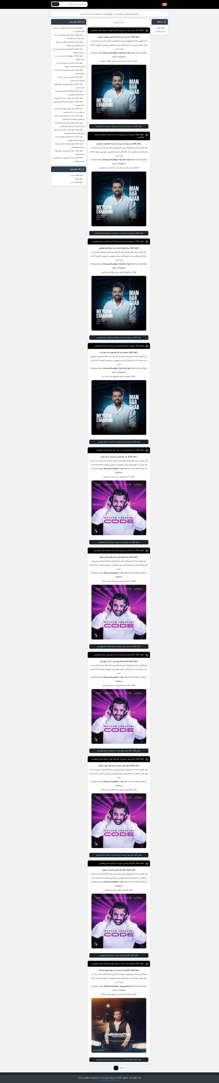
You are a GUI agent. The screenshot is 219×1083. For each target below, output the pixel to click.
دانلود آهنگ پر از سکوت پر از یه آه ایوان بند (68, 98)
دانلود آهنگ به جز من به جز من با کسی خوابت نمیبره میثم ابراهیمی (117, 30)
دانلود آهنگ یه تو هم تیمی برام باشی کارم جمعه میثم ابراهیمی (119, 550)
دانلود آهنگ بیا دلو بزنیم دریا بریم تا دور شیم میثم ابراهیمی (120, 450)
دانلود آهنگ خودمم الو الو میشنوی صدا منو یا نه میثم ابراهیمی (119, 346)
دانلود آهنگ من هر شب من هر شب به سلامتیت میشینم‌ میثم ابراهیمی (118, 233)
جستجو (55, 4)
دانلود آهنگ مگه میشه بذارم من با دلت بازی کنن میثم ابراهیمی (119, 654)
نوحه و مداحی (160, 31)
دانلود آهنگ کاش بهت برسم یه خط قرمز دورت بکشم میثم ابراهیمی (117, 759)
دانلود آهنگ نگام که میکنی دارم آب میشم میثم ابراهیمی (121, 863)
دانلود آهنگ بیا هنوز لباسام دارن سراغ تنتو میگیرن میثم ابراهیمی (118, 241)
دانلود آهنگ (161, 28)
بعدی (122, 1068)
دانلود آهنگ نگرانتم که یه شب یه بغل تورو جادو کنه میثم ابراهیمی (117, 963)
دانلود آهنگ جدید (77, 175)
